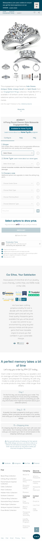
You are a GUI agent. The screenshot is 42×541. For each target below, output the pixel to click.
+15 (36, 77)
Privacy (17, 538)
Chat (7, 538)
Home (4, 11)
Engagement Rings (11, 92)
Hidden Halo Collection (9, 493)
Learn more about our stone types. (26, 158)
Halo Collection (6, 490)
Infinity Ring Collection (9, 479)
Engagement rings (8, 13)
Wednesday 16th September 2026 (15, 245)
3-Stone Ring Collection (9, 498)
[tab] (7, 138)
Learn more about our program (21, 132)
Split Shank (32, 89)
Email (11, 538)
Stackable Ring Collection (10, 501)
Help (2, 538)
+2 (26, 77)
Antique (4, 89)
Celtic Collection (6, 487)
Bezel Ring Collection (8, 476)
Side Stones (30, 86)
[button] (26, 471)
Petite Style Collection (8, 504)
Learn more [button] (13, 8)
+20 (16, 77)
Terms (23, 538)
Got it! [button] (36, 5)
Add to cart (21, 230)
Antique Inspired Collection (10, 507)
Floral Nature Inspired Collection (9, 483)
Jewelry (11, 11)
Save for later (22, 235)
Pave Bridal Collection (8, 510)
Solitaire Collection (7, 495)
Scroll (21, 89)
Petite (10, 89)
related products (26, 104)
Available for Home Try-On (21, 128)
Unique (16, 89)
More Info (21, 109)
